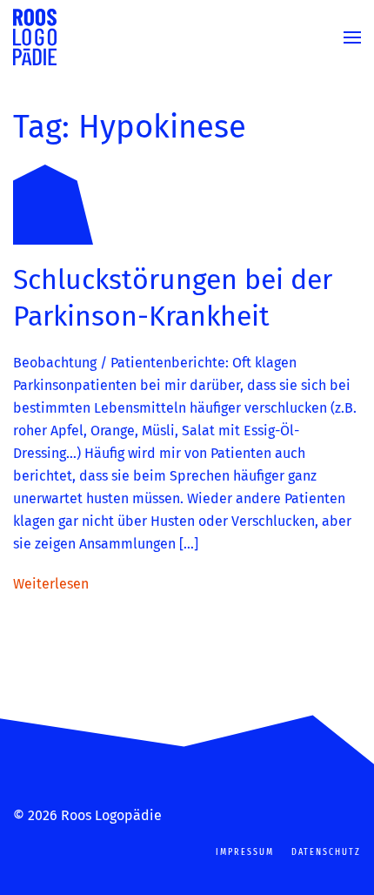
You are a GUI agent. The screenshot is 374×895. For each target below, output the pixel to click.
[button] (352, 37)
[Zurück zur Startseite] (35, 37)
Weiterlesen (51, 583)
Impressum (245, 852)
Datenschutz (326, 852)
